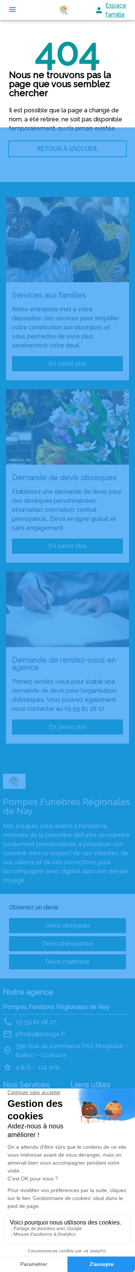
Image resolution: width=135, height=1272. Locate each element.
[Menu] (12, 10)
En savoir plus (68, 363)
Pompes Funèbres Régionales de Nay (56, 1006)
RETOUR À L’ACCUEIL (67, 148)
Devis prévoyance (67, 943)
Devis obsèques (67, 925)
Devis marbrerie (67, 961)
